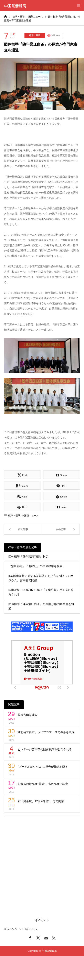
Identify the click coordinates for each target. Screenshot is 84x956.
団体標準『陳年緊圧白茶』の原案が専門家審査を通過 (41, 606)
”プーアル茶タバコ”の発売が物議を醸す (43, 766)
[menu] (78, 5)
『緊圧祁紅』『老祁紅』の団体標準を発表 (35, 566)
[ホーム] (5, 16)
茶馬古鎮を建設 (28, 714)
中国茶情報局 (15, 6)
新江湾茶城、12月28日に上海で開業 (41, 801)
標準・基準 (34, 35)
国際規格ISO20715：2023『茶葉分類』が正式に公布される (41, 592)
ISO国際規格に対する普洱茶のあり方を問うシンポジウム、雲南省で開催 (40, 578)
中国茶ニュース (30, 515)
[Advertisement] (42, 862)
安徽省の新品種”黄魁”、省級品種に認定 (43, 784)
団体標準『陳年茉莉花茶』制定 (28, 556)
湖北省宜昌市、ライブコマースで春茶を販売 (46, 732)
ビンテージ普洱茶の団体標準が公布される (45, 749)
